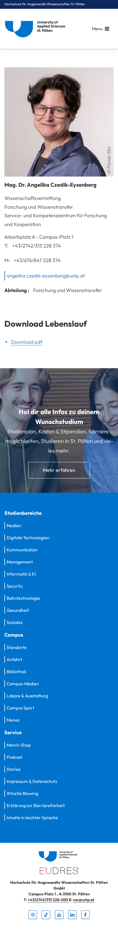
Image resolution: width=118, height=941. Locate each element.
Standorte (17, 647)
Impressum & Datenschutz (32, 781)
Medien (14, 525)
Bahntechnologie (23, 598)
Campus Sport (20, 708)
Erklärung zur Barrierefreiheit (36, 805)
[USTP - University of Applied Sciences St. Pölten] (36, 29)
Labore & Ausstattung (27, 695)
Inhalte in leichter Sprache (32, 817)
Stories (14, 769)
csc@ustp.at (83, 899)
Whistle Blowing (22, 793)
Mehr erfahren (59, 470)
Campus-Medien (23, 683)
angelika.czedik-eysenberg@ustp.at (46, 275)
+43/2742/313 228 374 (36, 245)
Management (20, 562)
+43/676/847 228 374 (37, 260)
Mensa (13, 720)
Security (15, 586)
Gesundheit (18, 610)
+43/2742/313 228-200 (48, 899)
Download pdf (27, 342)
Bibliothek (16, 671)
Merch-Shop (19, 745)
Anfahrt (14, 659)
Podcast (15, 757)
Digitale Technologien (28, 537)
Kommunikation (22, 549)
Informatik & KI (21, 574)
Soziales (15, 622)
